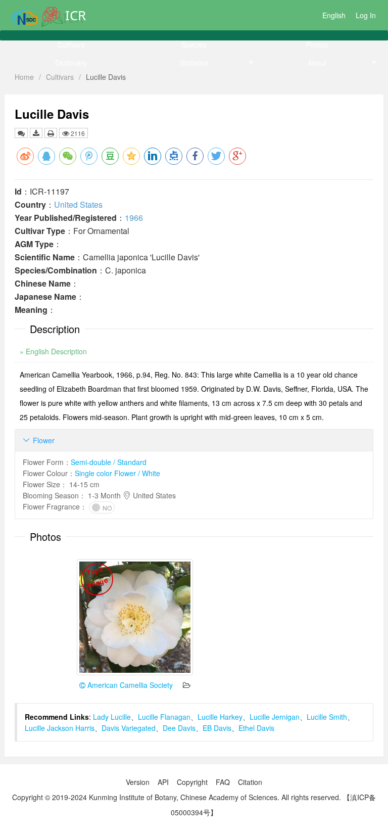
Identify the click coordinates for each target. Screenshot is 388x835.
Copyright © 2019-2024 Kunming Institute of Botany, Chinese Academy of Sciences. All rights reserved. (176, 797)
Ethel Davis (256, 728)
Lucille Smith (327, 717)
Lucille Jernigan (275, 717)
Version (138, 782)
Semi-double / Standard (109, 462)
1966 (134, 217)
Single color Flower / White (117, 473)
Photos (317, 44)
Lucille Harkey (220, 717)
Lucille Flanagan (164, 717)
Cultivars (71, 44)
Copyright (192, 782)
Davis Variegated (129, 728)
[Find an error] (21, 133)
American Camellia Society (129, 685)
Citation (250, 782)
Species (194, 44)
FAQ (223, 782)
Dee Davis (179, 728)
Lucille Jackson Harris (59, 728)
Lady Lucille (112, 717)
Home (24, 77)
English (334, 15)
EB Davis (217, 728)
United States (78, 204)
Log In (366, 15)
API (163, 782)
